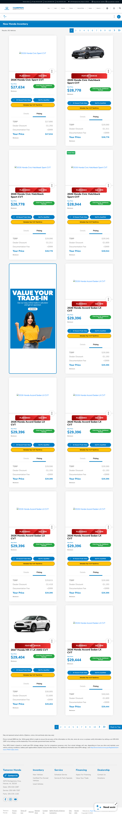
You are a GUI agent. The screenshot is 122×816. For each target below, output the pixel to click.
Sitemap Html (37, 812)
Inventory (38, 770)
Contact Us (12, 775)
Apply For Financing (83, 775)
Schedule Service (60, 775)
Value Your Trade (82, 778)
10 (110, 30)
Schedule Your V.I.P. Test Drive (32, 105)
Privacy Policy (14, 812)
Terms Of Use (23, 812)
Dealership (103, 770)
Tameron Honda (5, 812)
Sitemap (31, 812)
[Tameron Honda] (14, 8)
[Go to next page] (114, 30)
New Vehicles (38, 775)
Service (58, 770)
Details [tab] (26, 113)
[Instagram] (10, 799)
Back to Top (115, 727)
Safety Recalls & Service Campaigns (57, 812)
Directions (101, 778)
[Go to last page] (119, 30)
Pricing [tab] (39, 113)
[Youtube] (15, 799)
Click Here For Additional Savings (44, 86)
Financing (81, 770)
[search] (120, 8)
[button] (52, 71)
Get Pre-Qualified (43, 100)
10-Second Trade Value (23, 100)
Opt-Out (70, 812)
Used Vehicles (38, 784)
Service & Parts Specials (63, 778)
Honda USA (76, 812)
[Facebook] (5, 799)
